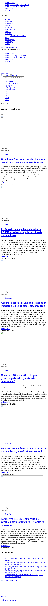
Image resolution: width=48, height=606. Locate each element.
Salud (7, 38)
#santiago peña (10, 88)
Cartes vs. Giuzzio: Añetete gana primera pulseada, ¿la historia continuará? (19, 378)
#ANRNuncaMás (11, 84)
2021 (7, 98)
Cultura (8, 20)
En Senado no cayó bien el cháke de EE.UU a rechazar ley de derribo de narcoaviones (21, 232)
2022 (7, 100)
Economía (9, 22)
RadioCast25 (5, 73)
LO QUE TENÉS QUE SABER (17, 5)
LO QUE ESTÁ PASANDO (15, 7)
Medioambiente (10, 30)
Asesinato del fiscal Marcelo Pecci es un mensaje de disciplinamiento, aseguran (23, 304)
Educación (9, 24)
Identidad (8, 26)
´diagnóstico (9, 81)
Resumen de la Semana (18, 36)
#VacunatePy (10, 90)
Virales (7, 44)
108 (6, 94)
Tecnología (9, 42)
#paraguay (9, 86)
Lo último (8, 28)
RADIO (8, 11)
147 (6, 96)
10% (7, 92)
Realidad (8, 34)
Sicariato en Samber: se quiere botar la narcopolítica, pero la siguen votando (23, 450)
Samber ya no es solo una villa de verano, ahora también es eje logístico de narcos (22, 521)
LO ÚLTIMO (10, 3)
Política (8, 32)
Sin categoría (10, 40)
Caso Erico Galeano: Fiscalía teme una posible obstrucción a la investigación (23, 160)
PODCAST (9, 9)
